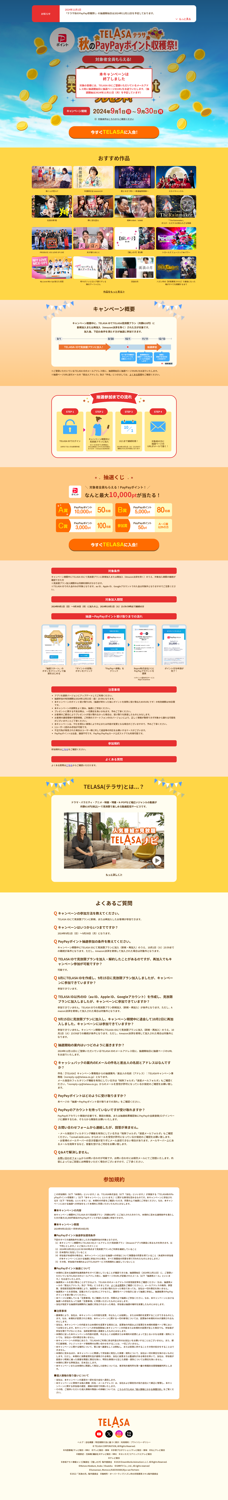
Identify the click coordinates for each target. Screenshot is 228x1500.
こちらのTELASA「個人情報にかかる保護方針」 (140, 1389)
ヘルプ (80, 1442)
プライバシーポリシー (141, 1442)
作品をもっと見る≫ (114, 291)
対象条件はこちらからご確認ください (116, 119)
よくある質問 (135, 374)
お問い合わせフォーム (69, 1158)
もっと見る (185, 19)
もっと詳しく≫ (114, 874)
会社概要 (89, 1442)
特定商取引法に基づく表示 (107, 1442)
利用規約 (125, 1442)
